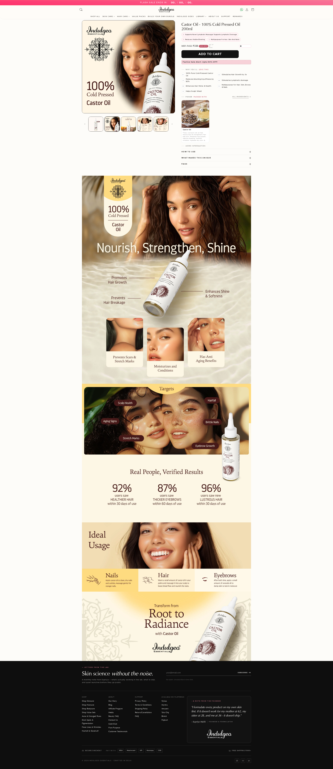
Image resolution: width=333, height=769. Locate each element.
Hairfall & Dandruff (90, 731)
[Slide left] (85, 124)
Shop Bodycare (88, 709)
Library (200, 16)
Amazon (165, 709)
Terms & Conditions (143, 705)
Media (111, 712)
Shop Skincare (88, 701)
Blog (110, 705)
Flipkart (165, 720)
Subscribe (243, 672)
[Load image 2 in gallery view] (112, 124)
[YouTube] (243, 761)
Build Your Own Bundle (161, 16)
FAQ (137, 716)
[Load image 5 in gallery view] (161, 124)
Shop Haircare (88, 705)
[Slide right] (172, 124)
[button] (241, 46)
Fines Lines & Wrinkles (91, 727)
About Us (214, 16)
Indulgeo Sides (185, 16)
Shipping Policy (141, 709)
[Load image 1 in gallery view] (95, 124)
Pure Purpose (114, 728)
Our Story (112, 701)
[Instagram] (237, 761)
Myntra (165, 705)
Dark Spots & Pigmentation (87, 721)
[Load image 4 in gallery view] (144, 124)
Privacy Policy (140, 701)
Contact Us (113, 720)
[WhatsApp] (249, 761)
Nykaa (164, 701)
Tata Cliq (165, 712)
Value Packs (139, 16)
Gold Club (112, 724)
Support (225, 16)
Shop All (95, 16)
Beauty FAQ (113, 716)
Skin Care (108, 16)
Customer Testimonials (117, 731)
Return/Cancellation (143, 712)
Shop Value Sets (88, 712)
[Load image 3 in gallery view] (128, 124)
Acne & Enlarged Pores (91, 716)
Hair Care (122, 16)
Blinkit (164, 716)
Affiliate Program (115, 709)
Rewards (237, 16)
